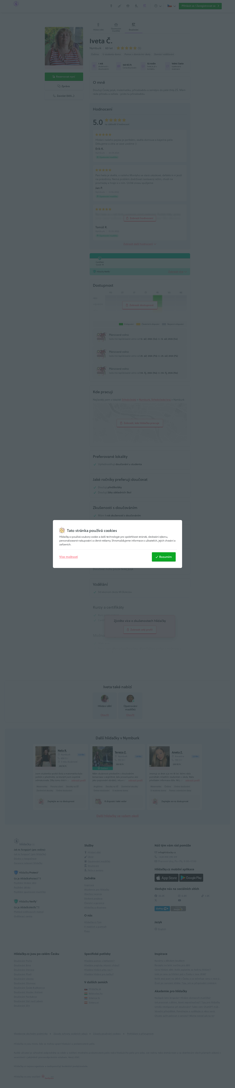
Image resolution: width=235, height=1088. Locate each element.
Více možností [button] (68, 557)
